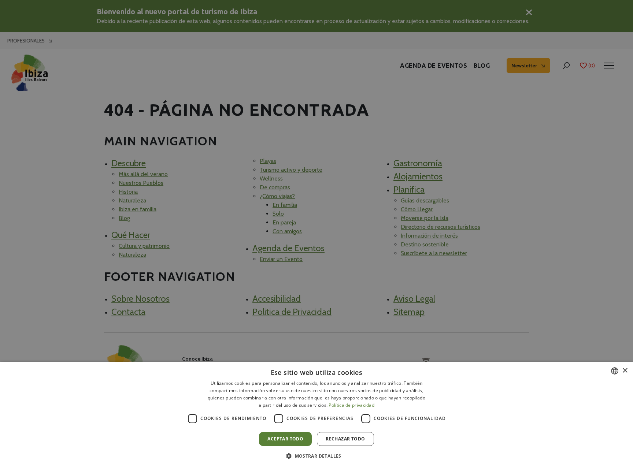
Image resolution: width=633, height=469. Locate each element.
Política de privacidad (351, 405)
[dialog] (316, 415)
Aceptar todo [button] (285, 439)
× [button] (625, 370)
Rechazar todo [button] (345, 439)
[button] (316, 455)
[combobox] (614, 371)
